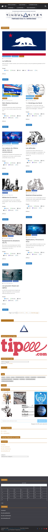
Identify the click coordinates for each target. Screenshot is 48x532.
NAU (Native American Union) (10, 104)
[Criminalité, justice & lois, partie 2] (40, 398)
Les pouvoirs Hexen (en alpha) (10, 287)
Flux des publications (5, 446)
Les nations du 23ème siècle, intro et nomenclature (10, 150)
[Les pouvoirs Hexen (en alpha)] (12, 274)
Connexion (3, 444)
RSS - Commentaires (5, 433)
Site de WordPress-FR (5, 451)
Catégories (3, 454)
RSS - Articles (3, 431)
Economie (13, 377)
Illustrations (20, 7)
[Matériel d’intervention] (36, 184)
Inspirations (16, 379)
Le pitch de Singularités (7, 320)
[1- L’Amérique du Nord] (36, 89)
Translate (11, 363)
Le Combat (27, 377)
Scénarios (3, 377)
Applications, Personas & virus (35, 241)
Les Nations (22, 56)
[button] (16, 5)
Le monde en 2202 (33, 4)
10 (26, 312)
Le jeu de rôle (22, 4)
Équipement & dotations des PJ (11, 242)
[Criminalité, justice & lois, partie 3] (20, 398)
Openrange (10, 7)
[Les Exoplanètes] (40, 411)
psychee (11, 58)
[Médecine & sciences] (12, 184)
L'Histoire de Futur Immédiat (7, 381)
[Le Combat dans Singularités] (7, 411)
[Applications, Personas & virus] (36, 229)
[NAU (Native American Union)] (12, 89)
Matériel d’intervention (34, 195)
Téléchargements (31, 7)
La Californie (6, 61)
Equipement (28, 143)
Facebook (4, 367)
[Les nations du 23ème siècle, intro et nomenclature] (12, 137)
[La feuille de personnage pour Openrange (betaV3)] (28, 411)
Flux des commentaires (6, 449)
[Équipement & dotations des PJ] (12, 229)
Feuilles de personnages (30, 379)
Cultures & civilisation (6, 56)
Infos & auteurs (12, 4)
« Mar (2, 503)
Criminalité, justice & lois (20, 377)
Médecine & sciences (9, 197)
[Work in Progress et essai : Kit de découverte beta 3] (7, 398)
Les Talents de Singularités (7, 379)
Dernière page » (35, 312)
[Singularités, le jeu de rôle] (2, 6)
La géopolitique (38, 96)
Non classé (8, 377)
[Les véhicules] (36, 137)
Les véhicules (30, 148)
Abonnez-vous (42, 421)
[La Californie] (24, 43)
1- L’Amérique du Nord (34, 103)
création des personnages (7, 190)
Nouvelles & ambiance (41, 377)
